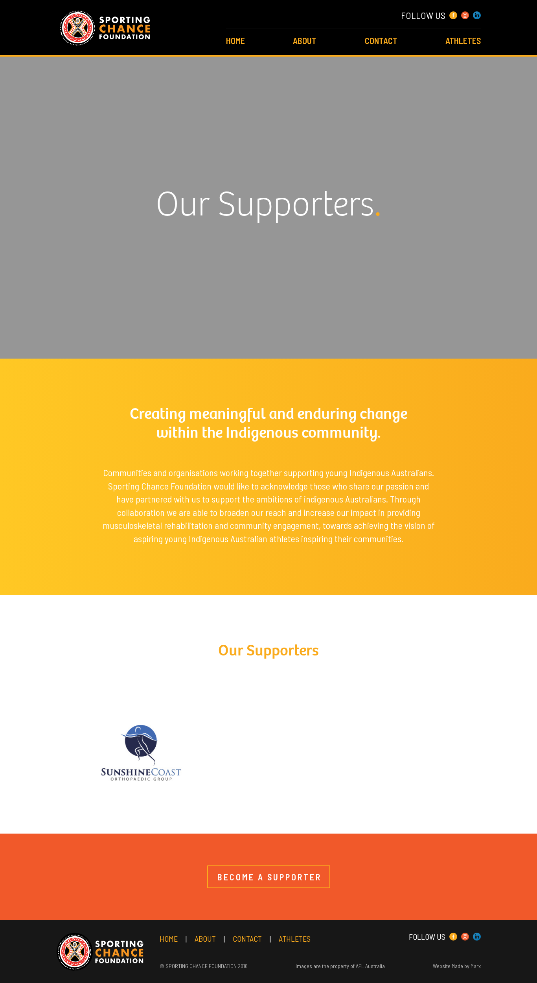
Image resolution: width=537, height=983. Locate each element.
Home (235, 40)
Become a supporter (269, 877)
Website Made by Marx (457, 966)
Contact (381, 40)
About (304, 40)
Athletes (463, 40)
